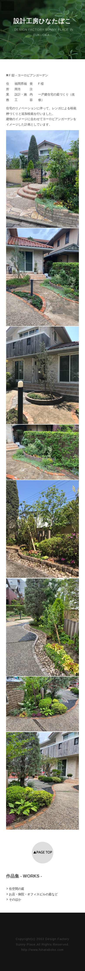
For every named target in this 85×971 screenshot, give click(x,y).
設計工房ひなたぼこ (42, 21)
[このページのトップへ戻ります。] (42, 862)
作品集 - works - (24, 876)
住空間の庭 (16, 888)
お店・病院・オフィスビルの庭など (33, 894)
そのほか (15, 899)
